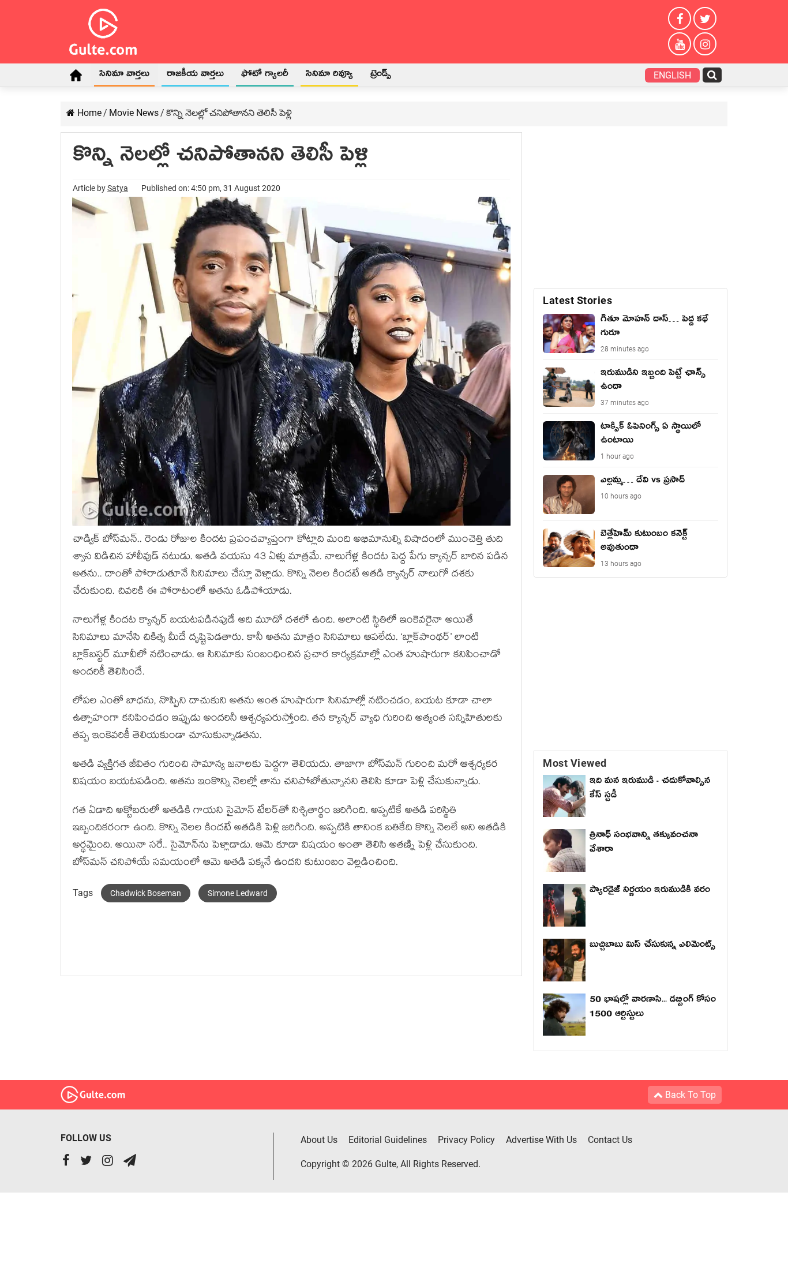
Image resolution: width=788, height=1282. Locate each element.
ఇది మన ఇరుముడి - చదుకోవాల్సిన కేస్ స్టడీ (650, 789)
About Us (319, 1139)
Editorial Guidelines (387, 1139)
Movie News (134, 112)
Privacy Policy (466, 1139)
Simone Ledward (238, 893)
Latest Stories (577, 300)
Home (76, 75)
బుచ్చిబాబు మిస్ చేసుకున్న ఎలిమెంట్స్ (652, 946)
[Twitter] (704, 18)
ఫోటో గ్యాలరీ (264, 75)
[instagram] (704, 43)
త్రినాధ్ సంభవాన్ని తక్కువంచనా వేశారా (644, 844)
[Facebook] (679, 18)
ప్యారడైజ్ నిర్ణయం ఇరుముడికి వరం (650, 891)
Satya (117, 188)
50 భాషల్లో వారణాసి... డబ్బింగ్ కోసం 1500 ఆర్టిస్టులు (653, 1008)
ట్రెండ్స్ (380, 75)
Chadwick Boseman (145, 893)
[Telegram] (130, 1161)
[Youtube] (679, 43)
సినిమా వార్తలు (124, 75)
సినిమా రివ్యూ (329, 75)
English (672, 75)
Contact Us (610, 1139)
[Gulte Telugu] (103, 29)
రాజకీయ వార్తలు (195, 75)
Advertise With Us (541, 1139)
